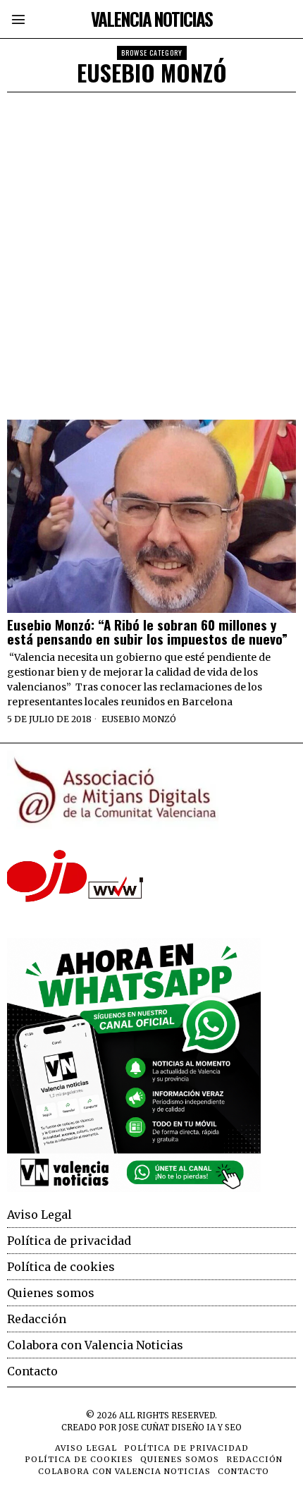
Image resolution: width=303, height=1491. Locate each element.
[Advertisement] (151, 251)
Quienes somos (50, 1293)
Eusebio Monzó (138, 719)
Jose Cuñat (143, 1427)
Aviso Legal (39, 1214)
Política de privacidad (69, 1241)
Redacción (36, 1319)
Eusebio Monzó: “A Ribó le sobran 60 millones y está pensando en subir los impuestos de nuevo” (151, 632)
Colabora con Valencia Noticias (95, 1345)
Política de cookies (61, 1267)
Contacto (32, 1371)
